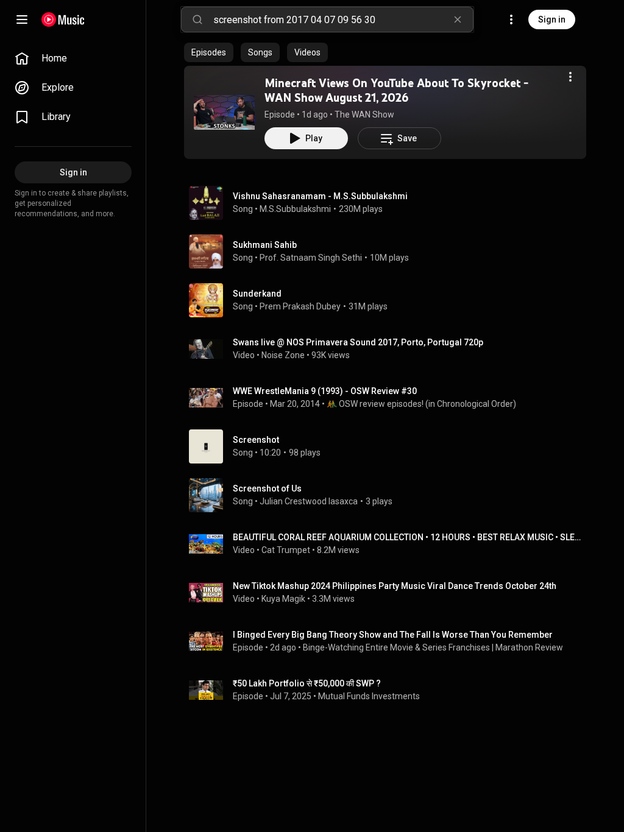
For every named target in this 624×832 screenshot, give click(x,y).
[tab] (208, 52)
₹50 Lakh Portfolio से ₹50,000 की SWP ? (307, 683)
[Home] (63, 19)
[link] (73, 58)
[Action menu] (570, 77)
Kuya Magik (283, 599)
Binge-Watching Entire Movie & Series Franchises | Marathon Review (433, 647)
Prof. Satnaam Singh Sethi (311, 258)
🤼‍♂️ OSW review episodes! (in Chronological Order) (421, 404)
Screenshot (256, 440)
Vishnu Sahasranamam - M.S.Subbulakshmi (320, 196)
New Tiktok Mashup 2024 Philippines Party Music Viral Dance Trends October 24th (394, 586)
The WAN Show (364, 114)
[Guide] (22, 19)
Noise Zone (283, 355)
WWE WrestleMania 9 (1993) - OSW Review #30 (325, 391)
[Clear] (457, 19)
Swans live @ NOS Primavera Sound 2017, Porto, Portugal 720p (358, 342)
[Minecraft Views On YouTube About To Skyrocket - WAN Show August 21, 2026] (224, 112)
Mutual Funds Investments (369, 696)
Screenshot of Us (267, 488)
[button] (224, 112)
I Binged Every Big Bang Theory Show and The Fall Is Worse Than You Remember (393, 635)
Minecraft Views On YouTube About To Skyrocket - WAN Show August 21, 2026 (396, 90)
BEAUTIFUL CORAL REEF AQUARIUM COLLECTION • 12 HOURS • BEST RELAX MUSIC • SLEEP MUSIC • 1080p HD (407, 537)
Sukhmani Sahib (265, 245)
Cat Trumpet (285, 550)
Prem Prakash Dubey (300, 306)
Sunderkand (257, 293)
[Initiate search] (197, 19)
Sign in (552, 19)
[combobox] (343, 19)
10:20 (270, 452)
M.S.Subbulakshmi (295, 209)
